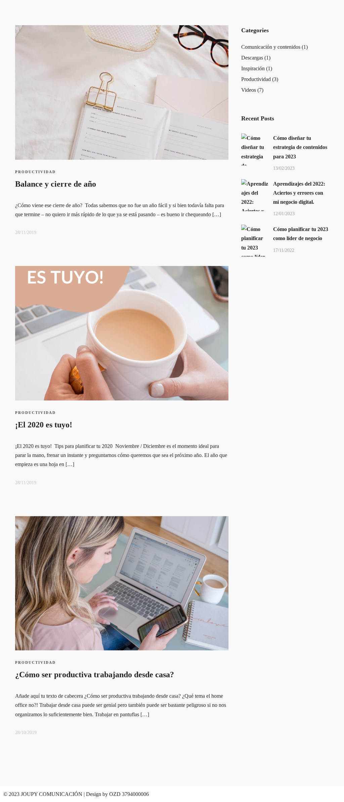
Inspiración (253, 68)
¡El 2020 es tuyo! (43, 424)
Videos (248, 90)
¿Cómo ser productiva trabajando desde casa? (94, 674)
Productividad (35, 172)
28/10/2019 (26, 732)
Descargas (252, 58)
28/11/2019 (25, 232)
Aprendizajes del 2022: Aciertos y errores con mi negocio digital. (299, 193)
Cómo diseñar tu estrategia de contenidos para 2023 (300, 147)
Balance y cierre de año (55, 184)
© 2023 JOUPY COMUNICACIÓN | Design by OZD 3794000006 (76, 794)
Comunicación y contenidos (270, 47)
